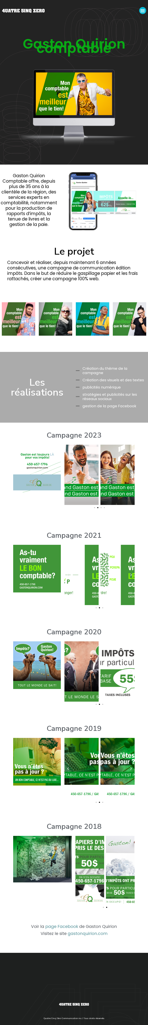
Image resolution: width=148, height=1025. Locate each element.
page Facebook (61, 926)
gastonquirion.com (88, 933)
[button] (142, 10)
